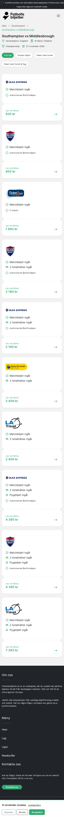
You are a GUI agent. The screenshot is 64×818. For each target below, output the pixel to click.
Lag (4, 738)
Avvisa (22, 812)
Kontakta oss (12, 787)
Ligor (5, 746)
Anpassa (8, 812)
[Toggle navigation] (58, 15)
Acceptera (37, 812)
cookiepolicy (34, 805)
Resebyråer (8, 755)
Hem (4, 729)
